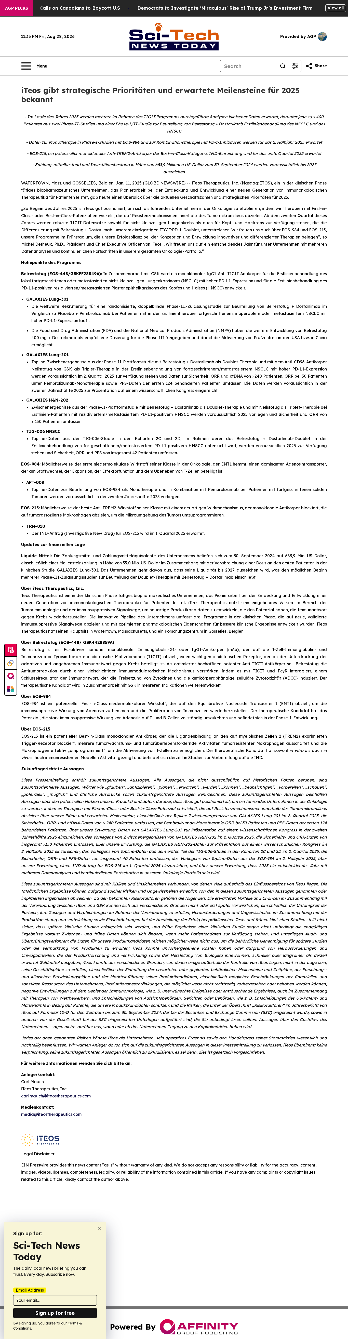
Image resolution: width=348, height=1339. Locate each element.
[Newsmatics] (11, 688)
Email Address (30, 1290)
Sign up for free (55, 1313)
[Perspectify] (11, 663)
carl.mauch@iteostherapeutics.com (56, 1095)
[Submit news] (11, 650)
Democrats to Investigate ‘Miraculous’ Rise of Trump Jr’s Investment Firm (225, 8)
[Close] (99, 1228)
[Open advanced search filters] (295, 66)
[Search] (283, 66)
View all (336, 7)
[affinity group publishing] (11, 676)
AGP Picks (16, 8)
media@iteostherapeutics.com (51, 1114)
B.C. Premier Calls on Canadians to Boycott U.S (65, 8)
